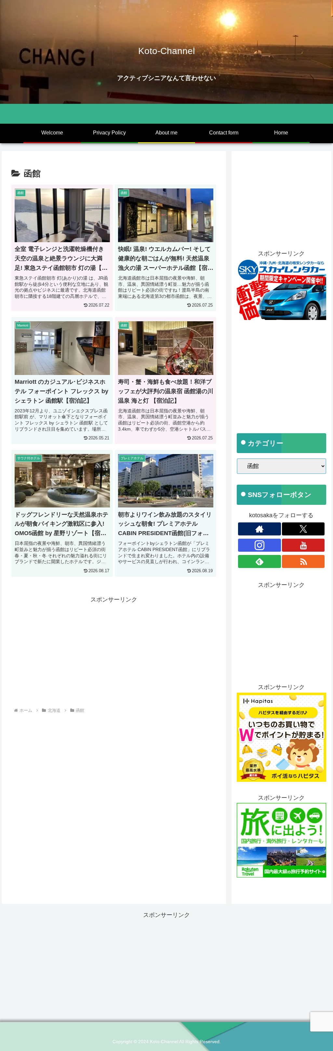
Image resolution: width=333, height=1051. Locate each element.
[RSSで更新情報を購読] (303, 561)
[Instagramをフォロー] (259, 545)
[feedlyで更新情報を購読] (259, 561)
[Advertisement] (113, 650)
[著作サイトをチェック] (259, 528)
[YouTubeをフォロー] (303, 545)
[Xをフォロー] (303, 528)
